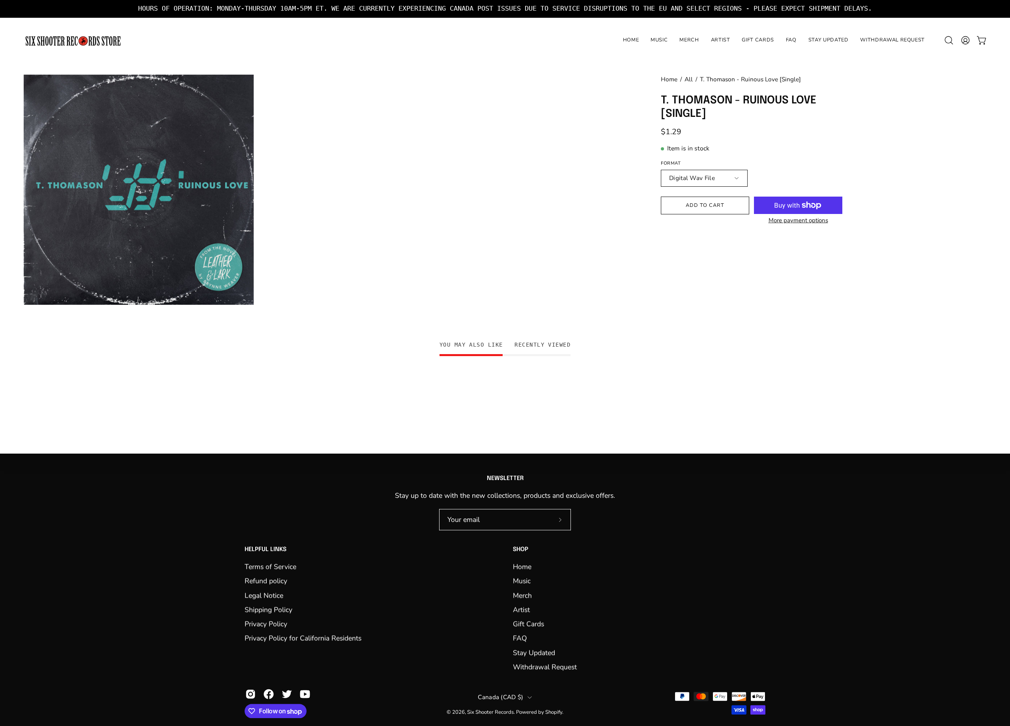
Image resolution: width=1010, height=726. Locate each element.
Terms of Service (270, 566)
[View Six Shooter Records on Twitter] (287, 694)
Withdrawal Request (545, 667)
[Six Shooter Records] (73, 40)
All (689, 79)
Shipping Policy (268, 609)
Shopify (553, 712)
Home (669, 79)
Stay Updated (534, 652)
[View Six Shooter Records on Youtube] (305, 694)
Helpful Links (265, 550)
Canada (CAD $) (500, 697)
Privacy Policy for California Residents (303, 638)
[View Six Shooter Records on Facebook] (269, 694)
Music (522, 580)
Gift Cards (528, 623)
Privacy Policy (266, 623)
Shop (520, 550)
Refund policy (266, 580)
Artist (521, 609)
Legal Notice (264, 595)
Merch (522, 595)
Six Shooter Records (490, 712)
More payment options (798, 220)
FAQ (520, 638)
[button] (949, 40)
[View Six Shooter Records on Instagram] (250, 694)
